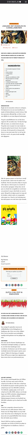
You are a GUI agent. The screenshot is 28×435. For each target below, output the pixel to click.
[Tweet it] (9, 285)
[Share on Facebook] (6, 285)
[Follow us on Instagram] (12, 285)
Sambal (22, 353)
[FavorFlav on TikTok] (18, 285)
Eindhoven (4, 331)
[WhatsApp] (21, 285)
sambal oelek (12, 390)
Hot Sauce (15, 353)
